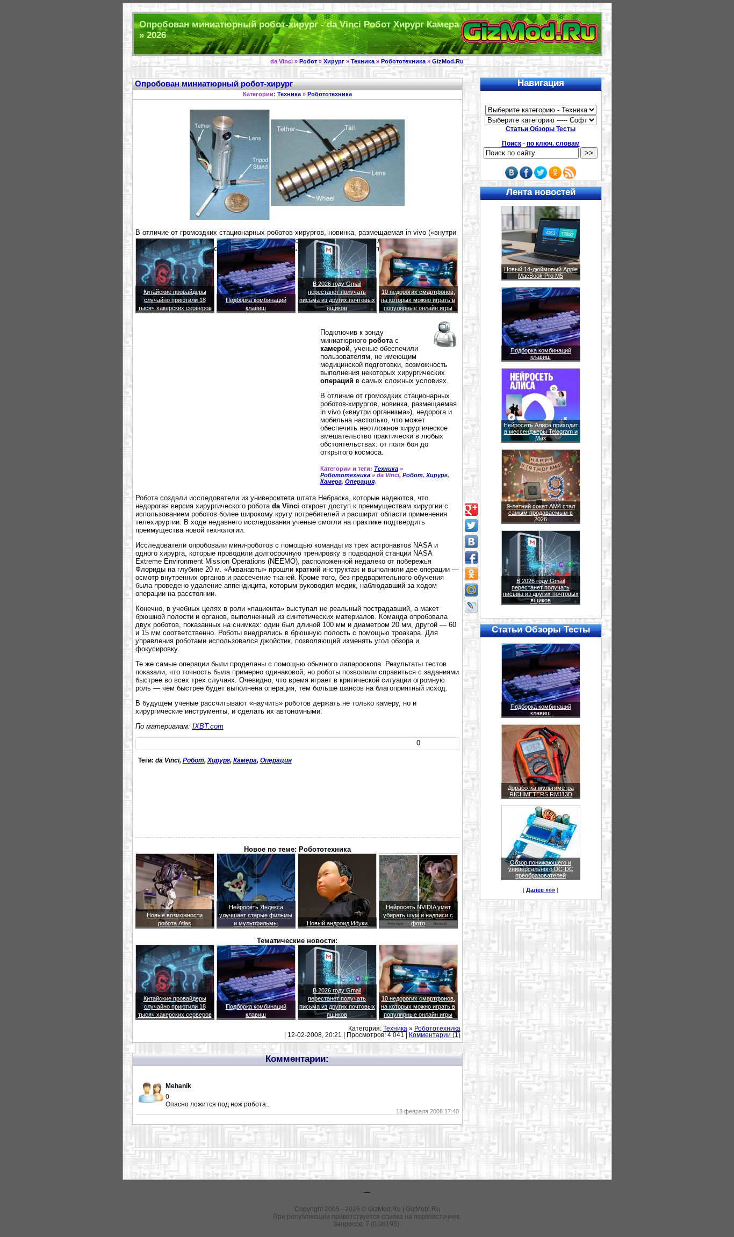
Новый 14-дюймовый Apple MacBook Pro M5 (541, 272)
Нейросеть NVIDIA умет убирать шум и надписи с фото (418, 915)
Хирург (333, 61)
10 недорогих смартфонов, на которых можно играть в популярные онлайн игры (418, 300)
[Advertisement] (225, 404)
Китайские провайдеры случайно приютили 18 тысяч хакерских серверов (175, 300)
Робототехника (403, 61)
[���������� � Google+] (471, 509)
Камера (331, 481)
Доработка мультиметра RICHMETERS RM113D (541, 791)
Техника (363, 61)
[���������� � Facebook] (471, 557)
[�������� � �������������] (471, 573)
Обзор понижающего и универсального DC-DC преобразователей (540, 869)
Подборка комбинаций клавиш (540, 353)
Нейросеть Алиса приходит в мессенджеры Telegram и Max (540, 431)
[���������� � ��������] (471, 541)
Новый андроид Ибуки (337, 923)
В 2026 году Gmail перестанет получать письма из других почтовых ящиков (541, 590)
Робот (308, 61)
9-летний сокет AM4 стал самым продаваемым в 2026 (541, 512)
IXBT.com (208, 726)
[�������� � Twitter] (471, 525)
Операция (360, 481)
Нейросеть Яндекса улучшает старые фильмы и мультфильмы (255, 915)
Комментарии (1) (434, 1035)
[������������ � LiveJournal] (471, 606)
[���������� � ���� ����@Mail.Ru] (471, 590)
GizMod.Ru (448, 61)
